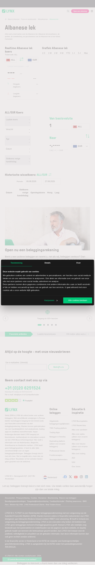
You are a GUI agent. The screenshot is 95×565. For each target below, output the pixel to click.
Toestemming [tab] (16, 263)
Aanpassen (49, 300)
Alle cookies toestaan (77, 300)
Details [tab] (48, 263)
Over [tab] (78, 263)
